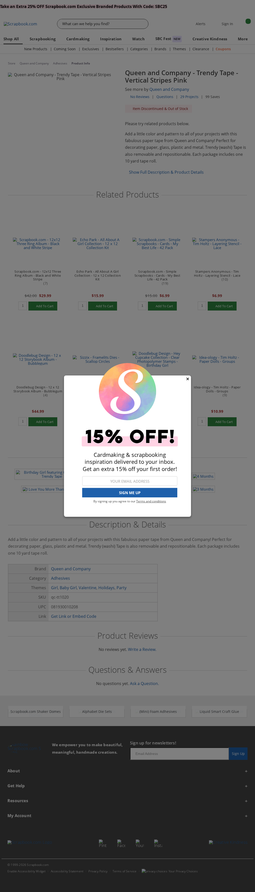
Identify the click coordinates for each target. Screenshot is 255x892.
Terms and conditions (151, 501)
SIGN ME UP (129, 492)
